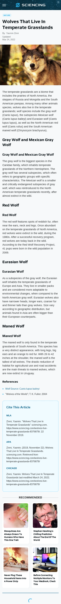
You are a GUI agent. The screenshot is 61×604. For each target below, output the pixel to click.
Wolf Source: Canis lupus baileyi (22, 389)
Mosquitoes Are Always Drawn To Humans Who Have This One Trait (14, 535)
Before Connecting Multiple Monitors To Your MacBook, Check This (44, 579)
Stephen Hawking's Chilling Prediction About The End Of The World (44, 535)
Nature (7, 15)
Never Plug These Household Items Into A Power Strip (15, 578)
